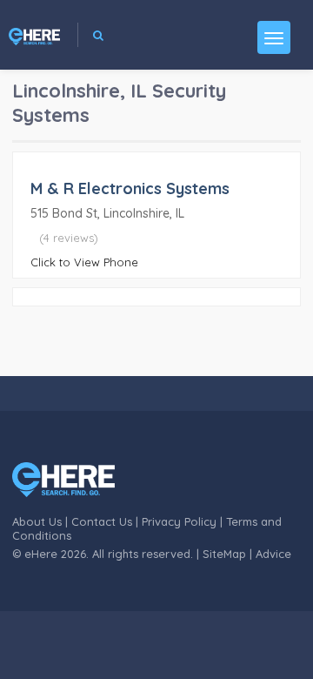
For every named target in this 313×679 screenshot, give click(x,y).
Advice (273, 554)
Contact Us (101, 521)
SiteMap (224, 554)
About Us (37, 521)
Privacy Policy (179, 521)
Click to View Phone (84, 262)
